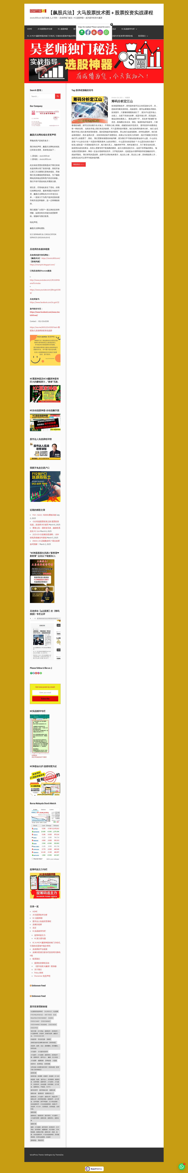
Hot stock (48, 1015)
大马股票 (33, 1060)
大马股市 (33, 1051)
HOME (35, 911)
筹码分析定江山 (122, 101)
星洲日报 (33, 1073)
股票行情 (33, 1124)
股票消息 (33, 1112)
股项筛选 (33, 1140)
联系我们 (36, 959)
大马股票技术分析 (40, 915)
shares (50, 1018)
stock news (52, 1024)
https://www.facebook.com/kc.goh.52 (44, 302)
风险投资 (41, 1140)
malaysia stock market (39, 1018)
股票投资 (41, 1093)
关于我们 (38, 969)
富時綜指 (48, 1060)
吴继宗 (49, 1039)
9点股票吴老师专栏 (37, 1011)
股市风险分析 (43, 1090)
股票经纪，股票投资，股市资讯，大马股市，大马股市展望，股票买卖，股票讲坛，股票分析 (45, 1118)
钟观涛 (127, 98)
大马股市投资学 (43, 1051)
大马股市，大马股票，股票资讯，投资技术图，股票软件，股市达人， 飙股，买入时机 (44, 1056)
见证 (34, 928)
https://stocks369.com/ (50, 258)
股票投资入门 (49, 1093)
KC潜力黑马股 (40, 938)
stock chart (35, 1021)
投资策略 (47, 1064)
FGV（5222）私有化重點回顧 (44, 515)
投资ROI (33, 1064)
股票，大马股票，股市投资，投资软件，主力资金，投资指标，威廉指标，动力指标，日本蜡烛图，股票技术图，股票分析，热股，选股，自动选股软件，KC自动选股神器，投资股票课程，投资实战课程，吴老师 (45, 1132)
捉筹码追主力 (39, 935)
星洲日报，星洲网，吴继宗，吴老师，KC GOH (45, 1076)
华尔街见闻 (41, 1039)
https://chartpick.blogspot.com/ (42, 264)
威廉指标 (41, 1060)
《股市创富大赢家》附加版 (45, 966)
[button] (181, 1166)
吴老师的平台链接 (40, 949)
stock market (45, 1021)
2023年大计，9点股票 (51, 1011)
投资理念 (40, 1064)
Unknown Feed (39, 985)
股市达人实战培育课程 (42, 921)
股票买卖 (52, 1090)
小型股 (55, 1060)
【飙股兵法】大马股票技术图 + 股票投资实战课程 (100, 12)
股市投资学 (34, 1090)
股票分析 (33, 1093)
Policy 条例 (38, 972)
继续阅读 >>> (78, 164)
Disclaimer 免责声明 (42, 976)
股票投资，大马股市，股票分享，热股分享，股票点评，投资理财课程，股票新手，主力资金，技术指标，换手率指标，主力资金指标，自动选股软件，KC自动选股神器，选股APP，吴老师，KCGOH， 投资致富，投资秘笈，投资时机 (45, 1103)
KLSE (54, 1015)
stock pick (34, 1028)
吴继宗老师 (37, 924)
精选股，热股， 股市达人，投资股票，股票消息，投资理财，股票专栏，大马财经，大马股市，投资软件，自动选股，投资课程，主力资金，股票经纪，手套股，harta (45, 1083)
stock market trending (39, 1024)
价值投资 (33, 1039)
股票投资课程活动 (41, 963)
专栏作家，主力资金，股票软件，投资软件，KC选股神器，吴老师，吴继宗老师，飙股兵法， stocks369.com (45, 1033)
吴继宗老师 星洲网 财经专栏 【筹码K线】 (43, 1042)
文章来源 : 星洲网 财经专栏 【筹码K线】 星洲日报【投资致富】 (45, 1068)
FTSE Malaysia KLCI (37, 1015)
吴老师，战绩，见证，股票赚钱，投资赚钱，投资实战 (45, 1047)
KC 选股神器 (38, 918)
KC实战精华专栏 (39, 931)
